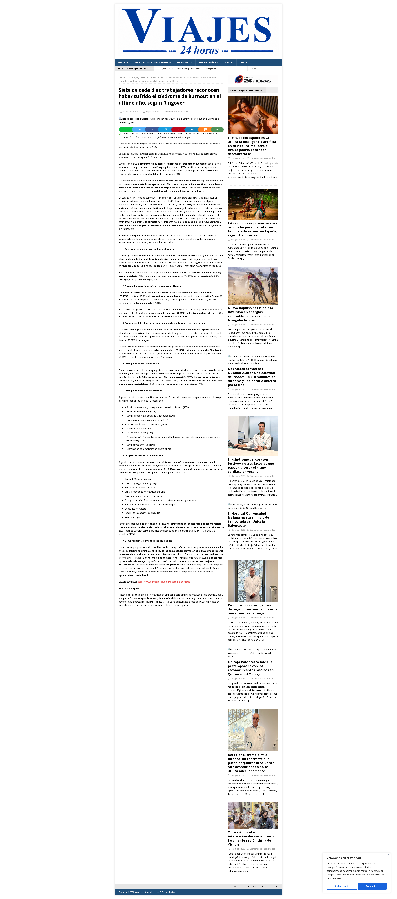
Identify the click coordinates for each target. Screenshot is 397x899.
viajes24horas (152, 111)
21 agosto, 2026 (238, 158)
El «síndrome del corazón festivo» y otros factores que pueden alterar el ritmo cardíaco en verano (251, 465)
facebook (251, 886)
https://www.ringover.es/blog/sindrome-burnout (163, 581)
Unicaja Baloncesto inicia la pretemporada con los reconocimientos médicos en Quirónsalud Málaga (251, 668)
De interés (183, 62)
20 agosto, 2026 (238, 239)
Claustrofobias (168, 892)
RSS (277, 886)
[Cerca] (388, 854)
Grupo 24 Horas (152, 892)
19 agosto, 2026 (238, 324)
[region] (357, 873)
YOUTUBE (266, 886)
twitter (237, 886)
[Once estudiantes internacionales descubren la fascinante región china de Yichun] (253, 815)
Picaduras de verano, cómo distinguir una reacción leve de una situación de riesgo (252, 609)
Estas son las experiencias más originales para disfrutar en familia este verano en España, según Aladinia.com (252, 229)
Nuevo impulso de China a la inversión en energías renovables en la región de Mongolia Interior (250, 314)
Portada (123, 62)
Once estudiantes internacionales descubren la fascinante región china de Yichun (251, 838)
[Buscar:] (262, 68)
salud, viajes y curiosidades (246, 90)
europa (229, 62)
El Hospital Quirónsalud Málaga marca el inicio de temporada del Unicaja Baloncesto (248, 519)
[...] (229, 180)
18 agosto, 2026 (238, 529)
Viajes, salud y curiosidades (151, 62)
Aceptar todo (372, 886)
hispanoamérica (208, 62)
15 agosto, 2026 (238, 775)
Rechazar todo (342, 886)
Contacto (246, 62)
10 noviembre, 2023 (132, 111)
